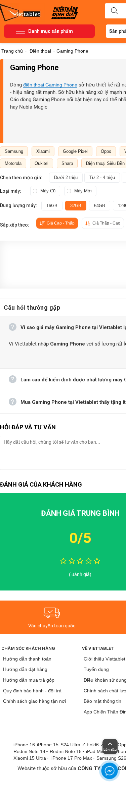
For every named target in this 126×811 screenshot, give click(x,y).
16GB (51, 205)
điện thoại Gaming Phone (50, 84)
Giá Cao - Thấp (61, 223)
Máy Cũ (47, 190)
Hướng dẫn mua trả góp (28, 680)
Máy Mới (83, 190)
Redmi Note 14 (29, 751)
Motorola (13, 163)
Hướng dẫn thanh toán (27, 659)
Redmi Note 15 (66, 751)
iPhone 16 (24, 744)
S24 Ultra (70, 744)
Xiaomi (43, 151)
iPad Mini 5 (98, 751)
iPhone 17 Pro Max (71, 758)
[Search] (114, 11)
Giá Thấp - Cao (106, 223)
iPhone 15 (47, 744)
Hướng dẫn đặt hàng (25, 669)
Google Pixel (75, 151)
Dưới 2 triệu (66, 177)
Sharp (67, 163)
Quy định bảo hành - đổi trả (32, 690)
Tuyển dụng (96, 669)
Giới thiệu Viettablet (104, 659)
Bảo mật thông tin (102, 701)
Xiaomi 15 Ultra (29, 758)
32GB (75, 205)
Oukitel (41, 163)
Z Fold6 (90, 744)
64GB (99, 205)
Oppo (106, 151)
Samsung (14, 151)
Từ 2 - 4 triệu (102, 177)
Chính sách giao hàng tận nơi (34, 701)
